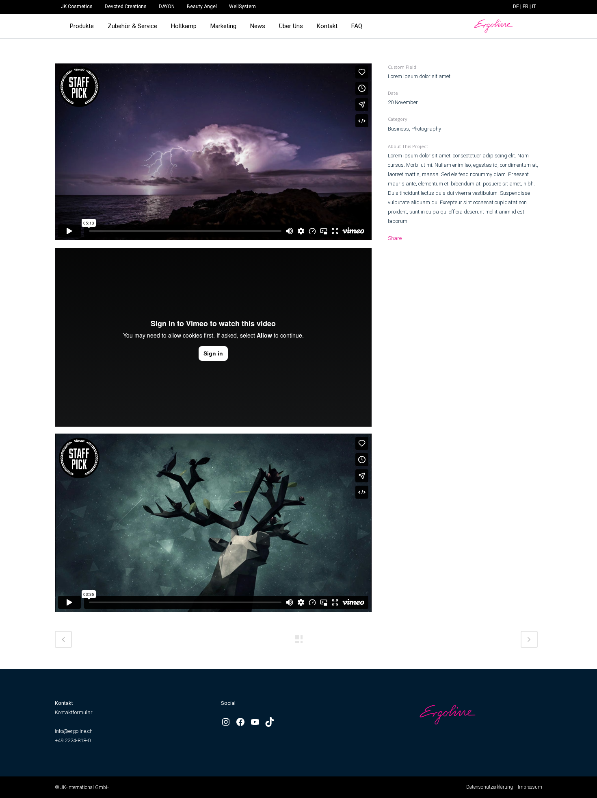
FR (525, 6)
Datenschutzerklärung (489, 787)
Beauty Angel (202, 6)
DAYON (167, 6)
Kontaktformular (74, 712)
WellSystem (242, 6)
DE (516, 6)
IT (534, 6)
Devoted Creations (126, 6)
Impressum (530, 787)
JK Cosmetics (77, 6)
